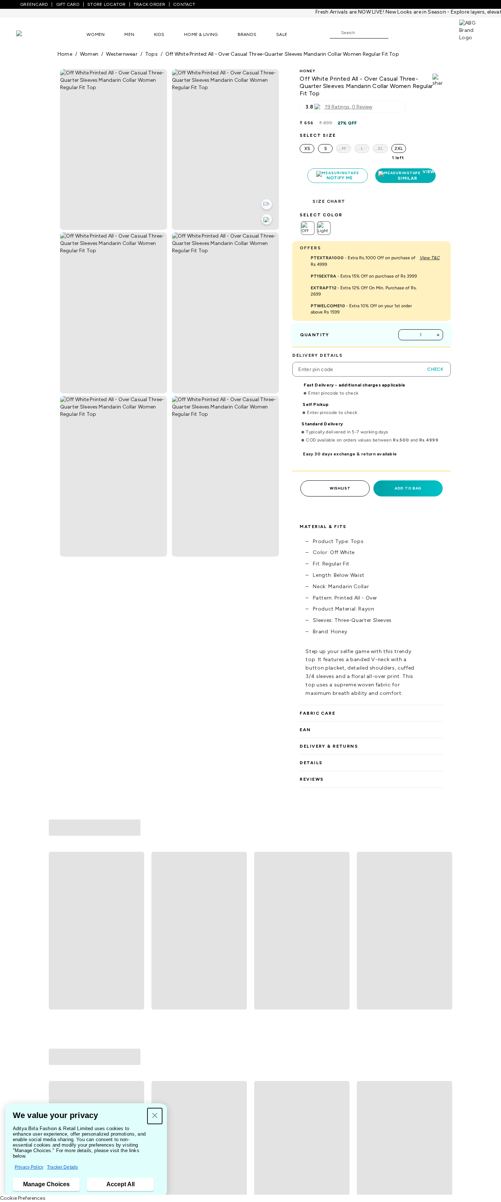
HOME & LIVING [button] (200, 34)
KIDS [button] (159, 34)
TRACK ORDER (149, 4)
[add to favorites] (135, 938)
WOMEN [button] (96, 34)
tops (151, 54)
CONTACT (184, 4)
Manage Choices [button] (46, 1184)
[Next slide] (443, 876)
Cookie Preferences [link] (22, 1198)
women (89, 54)
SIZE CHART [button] (328, 201)
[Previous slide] (57, 876)
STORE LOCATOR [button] (106, 4)
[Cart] (438, 32)
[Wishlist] (398, 33)
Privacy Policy (29, 1167)
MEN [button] (129, 34)
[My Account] (418, 32)
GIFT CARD (68, 4)
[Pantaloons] (30, 34)
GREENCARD (34, 4)
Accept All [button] (120, 1184)
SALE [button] (281, 34)
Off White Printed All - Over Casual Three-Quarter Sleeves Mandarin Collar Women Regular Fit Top (282, 54)
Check (435, 369)
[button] (154, 1116)
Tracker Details (62, 1167)
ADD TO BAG (408, 488)
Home (65, 54)
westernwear (121, 54)
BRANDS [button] (247, 34)
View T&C (430, 257)
